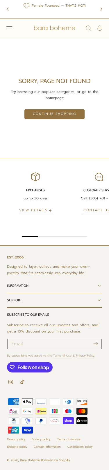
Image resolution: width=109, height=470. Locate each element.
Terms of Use (63, 355)
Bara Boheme (30, 460)
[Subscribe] (95, 343)
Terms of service (68, 439)
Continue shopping (54, 113)
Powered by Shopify (55, 460)
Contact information (47, 447)
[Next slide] (101, 9)
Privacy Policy (85, 355)
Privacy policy (41, 439)
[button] (9, 28)
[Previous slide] (7, 9)
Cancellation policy (80, 447)
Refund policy (16, 439)
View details (33, 210)
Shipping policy (17, 447)
